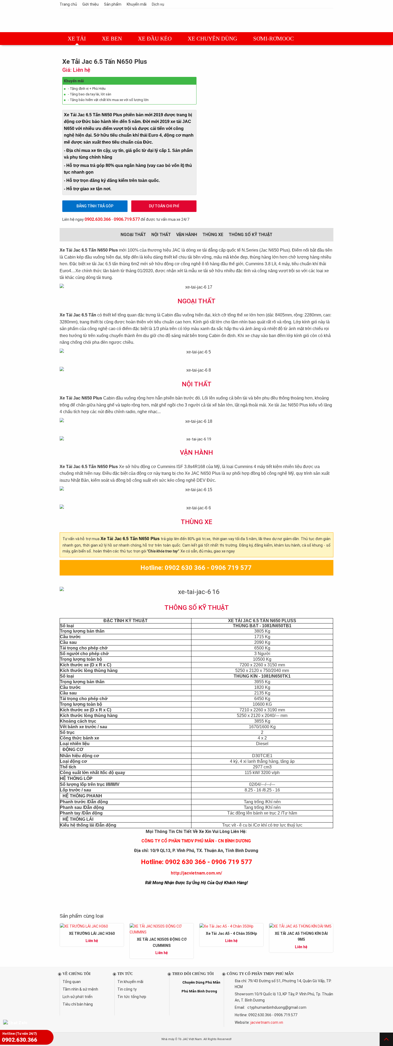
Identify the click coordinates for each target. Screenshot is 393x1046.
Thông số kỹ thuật (250, 234)
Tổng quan (72, 982)
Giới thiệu (90, 4)
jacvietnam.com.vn (267, 1022)
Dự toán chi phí (164, 206)
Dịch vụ (158, 4)
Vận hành (186, 234)
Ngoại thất (133, 234)
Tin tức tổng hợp (131, 997)
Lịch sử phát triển (78, 997)
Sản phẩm (112, 4)
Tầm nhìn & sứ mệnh (80, 989)
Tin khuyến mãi (130, 982)
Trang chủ (68, 4)
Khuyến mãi (137, 4)
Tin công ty (127, 989)
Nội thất (161, 234)
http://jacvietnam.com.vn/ (196, 873)
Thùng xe (212, 234)
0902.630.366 (97, 219)
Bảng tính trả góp (94, 206)
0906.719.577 (127, 219)
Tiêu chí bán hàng (78, 1004)
